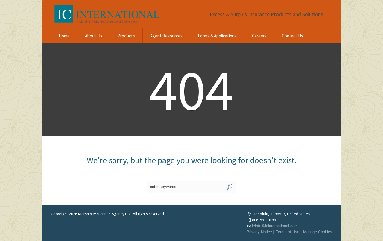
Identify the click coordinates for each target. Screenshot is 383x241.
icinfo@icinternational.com (275, 226)
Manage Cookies (317, 232)
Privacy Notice (259, 232)
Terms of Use (287, 232)
